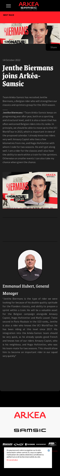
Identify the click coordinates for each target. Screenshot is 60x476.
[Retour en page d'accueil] (29, 9)
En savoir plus (12, 460)
